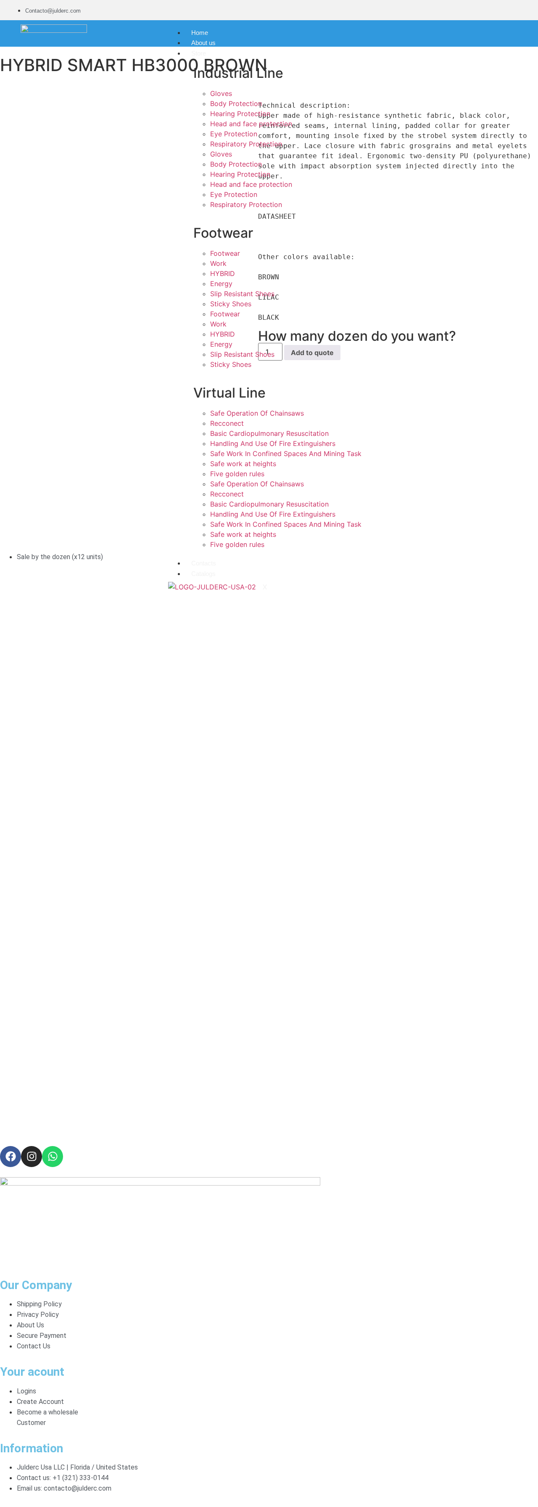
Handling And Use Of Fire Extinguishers (272, 443)
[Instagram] (31, 1156)
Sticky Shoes (230, 304)
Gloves (221, 93)
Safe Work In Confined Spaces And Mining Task (285, 453)
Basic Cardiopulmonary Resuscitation (269, 433)
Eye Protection (233, 134)
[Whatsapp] (52, 1156)
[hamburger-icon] (363, 30)
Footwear (225, 253)
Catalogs (203, 573)
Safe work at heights (243, 463)
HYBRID (222, 273)
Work (218, 263)
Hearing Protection (240, 113)
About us (203, 42)
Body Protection (236, 103)
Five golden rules (237, 474)
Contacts (203, 563)
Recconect (227, 423)
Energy (221, 283)
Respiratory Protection (246, 144)
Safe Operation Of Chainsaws (257, 413)
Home (199, 32)
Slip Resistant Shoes (242, 293)
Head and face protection (251, 123)
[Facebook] (10, 1156)
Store (198, 53)
